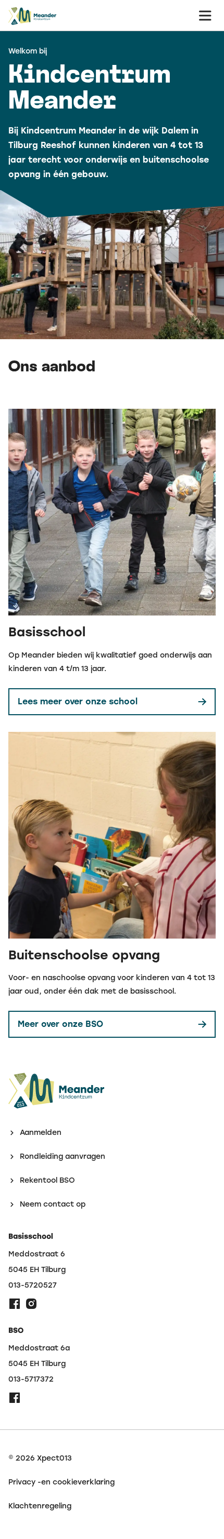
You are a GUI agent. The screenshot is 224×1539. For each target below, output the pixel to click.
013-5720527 (32, 1285)
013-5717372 (31, 1379)
